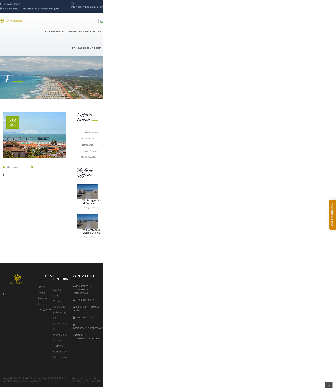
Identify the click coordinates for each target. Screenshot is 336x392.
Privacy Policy (81, 380)
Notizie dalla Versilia (57, 295)
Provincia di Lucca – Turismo (60, 340)
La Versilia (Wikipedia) (59, 309)
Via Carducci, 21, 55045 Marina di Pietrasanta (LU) (83, 289)
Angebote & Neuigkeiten (84, 31)
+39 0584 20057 (84, 300)
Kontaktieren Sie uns (86, 48)
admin (17, 167)
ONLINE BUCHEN (332, 215)
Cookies (95, 380)
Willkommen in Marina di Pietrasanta (90, 138)
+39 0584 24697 (85, 317)
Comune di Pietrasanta (60, 354)
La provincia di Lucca (60, 323)
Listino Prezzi (54, 31)
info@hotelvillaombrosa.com (89, 328)
